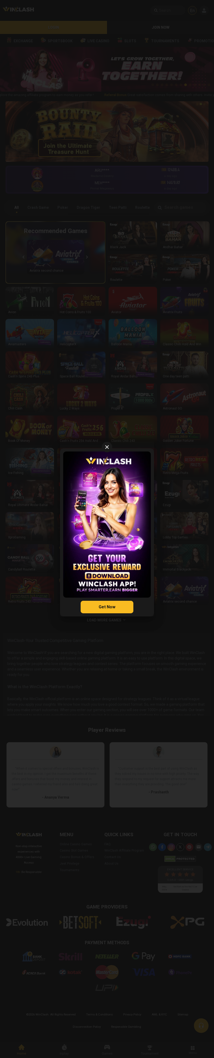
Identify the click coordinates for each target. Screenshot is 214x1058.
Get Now (107, 606)
